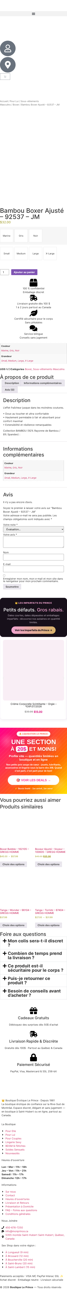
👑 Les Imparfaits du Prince (33, 603)
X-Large (29, 360)
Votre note (10, 524)
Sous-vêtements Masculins (49, 369)
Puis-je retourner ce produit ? (29, 980)
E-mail (7, 564)
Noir (17, 350)
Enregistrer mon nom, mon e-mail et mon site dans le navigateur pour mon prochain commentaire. (33, 579)
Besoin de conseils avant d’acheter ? (34, 993)
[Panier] (5, 76)
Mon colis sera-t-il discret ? (35, 943)
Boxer (16, 104)
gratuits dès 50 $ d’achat (33, 5)
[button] (33, 13)
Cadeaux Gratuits (33, 1018)
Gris (12, 350)
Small (4, 360)
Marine (4, 350)
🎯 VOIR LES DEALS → (33, 780)
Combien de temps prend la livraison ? (35, 955)
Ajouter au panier (24, 272)
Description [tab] (12, 383)
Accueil (4, 101)
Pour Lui (14, 101)
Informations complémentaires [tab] (43, 383)
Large (21, 360)
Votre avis (10, 534)
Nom (6, 552)
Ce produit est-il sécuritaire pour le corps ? (35, 968)
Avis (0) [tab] (9, 389)
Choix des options (13, 864)
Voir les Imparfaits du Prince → (33, 630)
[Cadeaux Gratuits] (33, 1011)
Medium (12, 360)
